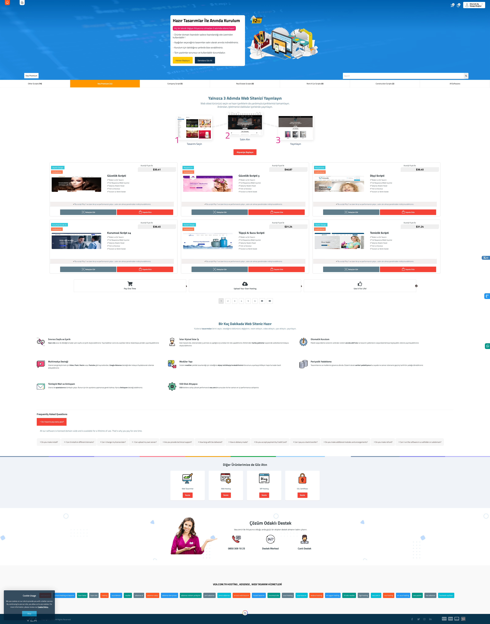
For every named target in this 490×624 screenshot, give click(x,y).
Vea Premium (104, 83)
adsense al (139, 595)
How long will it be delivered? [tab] (210, 442)
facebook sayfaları (446, 595)
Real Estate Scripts (245, 83)
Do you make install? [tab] (49, 442)
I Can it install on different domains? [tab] (79, 442)
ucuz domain (116, 595)
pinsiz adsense (224, 595)
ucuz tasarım (301, 595)
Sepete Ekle (146, 212)
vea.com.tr (376, 595)
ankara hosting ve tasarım (64, 595)
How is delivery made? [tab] (239, 442)
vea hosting (388, 595)
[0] (461, 6)
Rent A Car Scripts (315, 83)
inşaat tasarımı (259, 595)
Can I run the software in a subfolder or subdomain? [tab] (420, 442)
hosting (104, 595)
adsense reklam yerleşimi (190, 595)
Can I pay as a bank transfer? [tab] (306, 442)
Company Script (174, 83)
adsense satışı (152, 595)
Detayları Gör (90, 212)
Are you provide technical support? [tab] (178, 442)
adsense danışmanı (169, 595)
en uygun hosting (332, 595)
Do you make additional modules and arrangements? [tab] (346, 442)
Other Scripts (35, 83)
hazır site (93, 595)
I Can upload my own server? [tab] (145, 442)
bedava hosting (316, 595)
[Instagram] (425, 618)
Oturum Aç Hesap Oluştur (476, 5)
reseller (128, 595)
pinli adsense (209, 595)
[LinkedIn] (431, 618)
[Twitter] (419, 618)
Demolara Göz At (205, 60)
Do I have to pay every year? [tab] (52, 421)
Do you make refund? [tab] (384, 442)
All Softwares (455, 83)
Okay (29, 613)
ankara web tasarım (241, 595)
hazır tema (82, 595)
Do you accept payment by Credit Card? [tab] (271, 442)
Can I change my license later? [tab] (114, 442)
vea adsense (430, 595)
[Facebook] (413, 618)
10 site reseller (349, 595)
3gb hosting (363, 595)
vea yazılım (417, 595)
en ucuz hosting (403, 595)
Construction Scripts (385, 83)
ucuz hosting (288, 595)
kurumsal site (274, 595)
